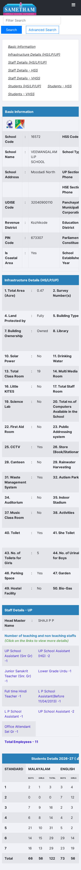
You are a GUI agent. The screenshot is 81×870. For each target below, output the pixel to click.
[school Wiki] (9, 124)
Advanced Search (42, 30)
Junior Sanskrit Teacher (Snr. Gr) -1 (18, 676)
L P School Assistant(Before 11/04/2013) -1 (51, 696)
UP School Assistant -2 (56, 711)
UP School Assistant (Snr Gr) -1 (18, 656)
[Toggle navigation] (73, 5)
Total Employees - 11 (21, 742)
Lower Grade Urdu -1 (54, 671)
